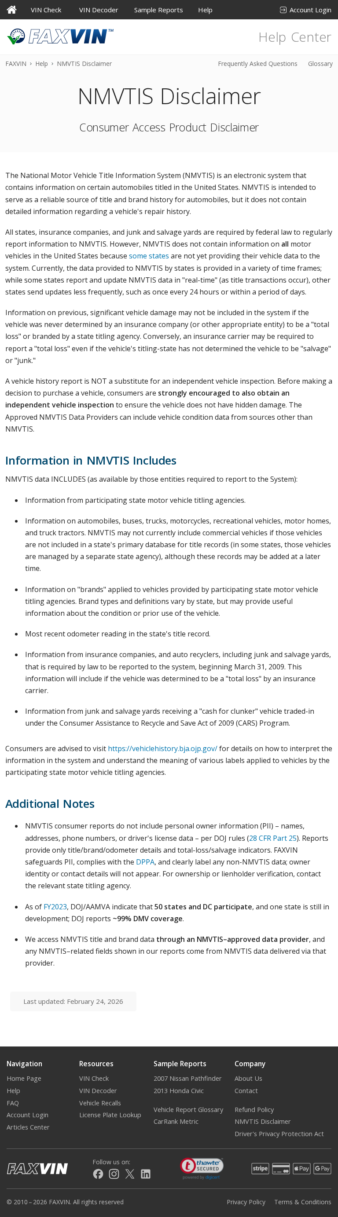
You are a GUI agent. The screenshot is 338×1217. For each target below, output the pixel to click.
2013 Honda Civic (179, 1090)
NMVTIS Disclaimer (263, 1121)
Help (205, 9)
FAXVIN (15, 63)
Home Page (24, 1078)
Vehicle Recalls (100, 1103)
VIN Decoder (98, 9)
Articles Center (28, 1127)
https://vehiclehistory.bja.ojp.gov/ (162, 748)
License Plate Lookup (110, 1115)
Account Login (310, 9)
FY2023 (55, 907)
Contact (246, 1090)
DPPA (145, 862)
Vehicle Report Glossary (188, 1109)
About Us (248, 1078)
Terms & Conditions (302, 1202)
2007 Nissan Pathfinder (188, 1078)
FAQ (13, 1103)
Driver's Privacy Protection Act (279, 1134)
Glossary (320, 63)
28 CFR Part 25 (273, 838)
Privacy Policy (246, 1202)
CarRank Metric (176, 1121)
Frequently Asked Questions (258, 63)
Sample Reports (158, 9)
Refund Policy (254, 1109)
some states (149, 256)
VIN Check (46, 9)
